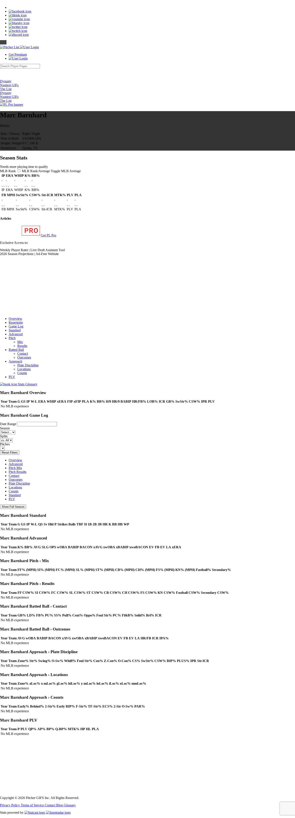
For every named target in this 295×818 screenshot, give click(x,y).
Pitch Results (17, 472)
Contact (22, 353)
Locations (24, 369)
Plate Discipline (28, 365)
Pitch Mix (15, 468)
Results (22, 346)
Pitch (12, 338)
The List (5, 89)
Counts (22, 373)
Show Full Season (13, 506)
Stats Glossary (27, 384)
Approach (15, 361)
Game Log (16, 326)
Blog (60, 805)
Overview (15, 318)
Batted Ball (16, 349)
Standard (15, 330)
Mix (20, 342)
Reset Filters (10, 452)
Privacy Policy (10, 805)
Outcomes (24, 357)
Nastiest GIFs (9, 85)
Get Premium (18, 54)
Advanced (16, 334)
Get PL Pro (48, 235)
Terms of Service (33, 805)
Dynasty (5, 81)
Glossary (70, 805)
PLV (12, 377)
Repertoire (16, 322)
